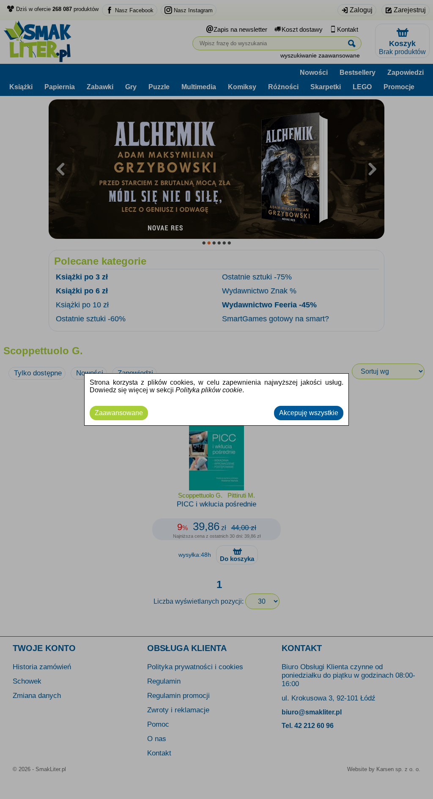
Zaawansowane (119, 412)
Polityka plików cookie (208, 390)
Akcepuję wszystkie (308, 412)
